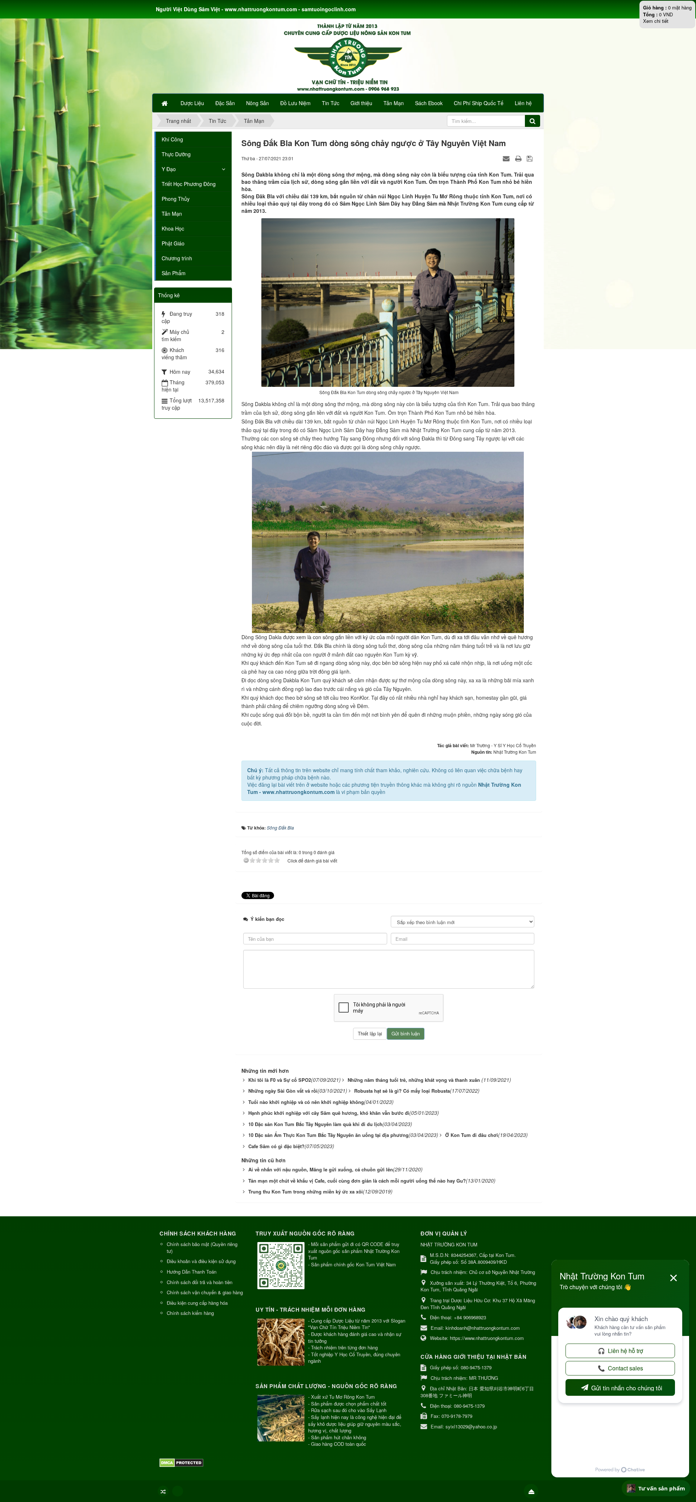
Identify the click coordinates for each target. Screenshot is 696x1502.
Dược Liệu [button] (192, 103)
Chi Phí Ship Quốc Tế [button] (479, 103)
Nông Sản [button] (257, 103)
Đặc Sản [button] (225, 103)
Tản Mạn (172, 213)
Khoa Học (173, 228)
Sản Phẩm (174, 273)
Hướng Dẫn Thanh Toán (191, 1271)
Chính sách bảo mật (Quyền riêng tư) (202, 1247)
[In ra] (519, 158)
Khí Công (172, 139)
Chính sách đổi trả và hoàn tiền (199, 1282)
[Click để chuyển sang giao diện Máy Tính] (177, 1491)
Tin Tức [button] (330, 103)
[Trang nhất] (165, 103)
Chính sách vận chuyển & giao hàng (205, 1292)
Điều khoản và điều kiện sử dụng (201, 1261)
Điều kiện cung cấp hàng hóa (197, 1302)
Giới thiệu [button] (361, 103)
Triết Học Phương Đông (189, 183)
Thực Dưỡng (176, 154)
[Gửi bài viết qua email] (507, 158)
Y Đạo (169, 169)
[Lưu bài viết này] (530, 158)
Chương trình (177, 258)
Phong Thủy (176, 198)
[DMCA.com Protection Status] (182, 1461)
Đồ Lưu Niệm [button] (295, 103)
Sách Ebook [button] (429, 103)
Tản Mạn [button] (394, 103)
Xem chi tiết (655, 20)
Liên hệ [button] (523, 103)
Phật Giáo (173, 243)
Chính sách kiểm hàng (190, 1312)
